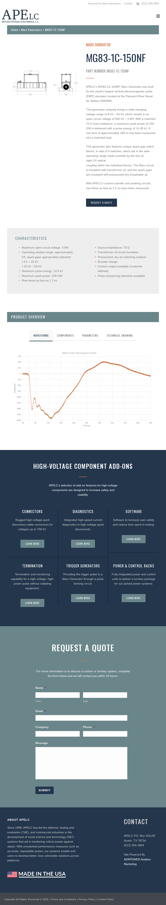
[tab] (41, 335)
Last (85, 701)
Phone (89, 727)
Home (14, 29)
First (38, 701)
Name (40, 687)
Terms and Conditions (63, 899)
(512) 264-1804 (150, 3)
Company (42, 727)
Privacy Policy (87, 899)
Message (41, 743)
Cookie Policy (106, 899)
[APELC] (20, 16)
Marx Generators (31, 29)
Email (40, 711)
